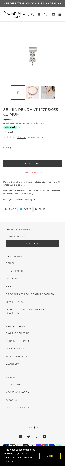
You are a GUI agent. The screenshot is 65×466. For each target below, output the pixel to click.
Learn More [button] (11, 461)
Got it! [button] (50, 456)
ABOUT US (12, 400)
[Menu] (60, 14)
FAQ (8, 286)
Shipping (21, 137)
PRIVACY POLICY (15, 348)
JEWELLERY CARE (15, 302)
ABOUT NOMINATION (17, 392)
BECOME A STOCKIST (17, 407)
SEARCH (10, 263)
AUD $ (31, 427)
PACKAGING (12, 278)
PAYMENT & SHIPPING (17, 333)
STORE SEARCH (14, 271)
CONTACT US (13, 384)
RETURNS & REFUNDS (18, 341)
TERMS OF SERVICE (16, 356)
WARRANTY (12, 364)
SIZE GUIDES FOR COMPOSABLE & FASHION (30, 294)
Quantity (7, 147)
